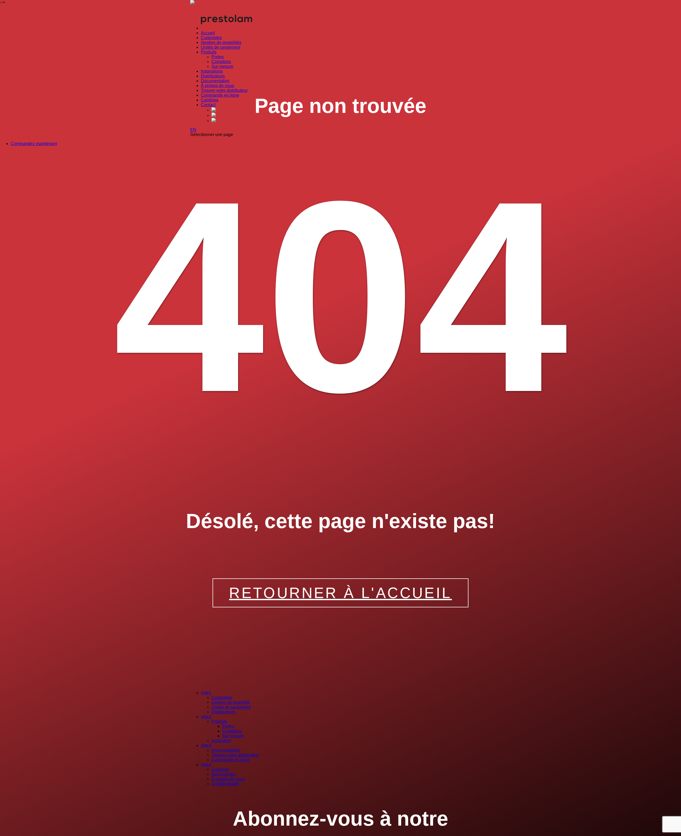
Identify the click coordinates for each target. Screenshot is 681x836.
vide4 (206, 764)
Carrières (209, 100)
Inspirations (212, 71)
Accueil (208, 33)
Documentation (215, 81)
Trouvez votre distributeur (235, 755)
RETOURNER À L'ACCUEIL (340, 592)
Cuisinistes (211, 37)
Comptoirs (221, 61)
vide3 (206, 745)
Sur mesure (222, 66)
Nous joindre (223, 774)
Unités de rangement (220, 47)
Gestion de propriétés (221, 42)
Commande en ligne (220, 95)
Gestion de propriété (230, 702)
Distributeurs (213, 76)
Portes (217, 57)
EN (193, 129)
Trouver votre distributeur (224, 90)
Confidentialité (225, 783)
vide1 (206, 692)
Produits (209, 52)
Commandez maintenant (34, 143)
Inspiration (221, 740)
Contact (208, 104)
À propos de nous (217, 85)
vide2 (206, 716)
